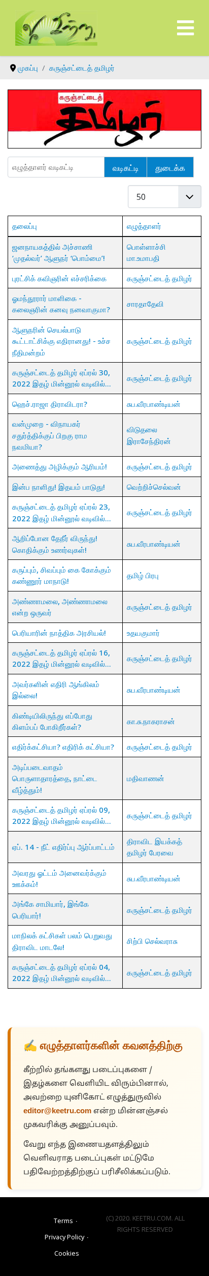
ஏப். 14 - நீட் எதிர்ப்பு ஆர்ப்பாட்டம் (63, 847)
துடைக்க (170, 167)
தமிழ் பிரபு (143, 575)
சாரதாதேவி (145, 304)
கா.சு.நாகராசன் (151, 721)
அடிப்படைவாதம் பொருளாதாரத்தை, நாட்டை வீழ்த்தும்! (54, 778)
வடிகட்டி (126, 167)
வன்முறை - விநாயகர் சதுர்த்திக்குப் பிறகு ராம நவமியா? (49, 435)
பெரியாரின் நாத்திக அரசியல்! (59, 633)
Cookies (66, 1253)
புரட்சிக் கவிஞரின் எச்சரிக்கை (59, 278)
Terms (63, 1220)
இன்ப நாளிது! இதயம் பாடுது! (58, 487)
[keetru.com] (56, 27)
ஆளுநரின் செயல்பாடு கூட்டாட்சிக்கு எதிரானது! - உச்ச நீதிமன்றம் (61, 341)
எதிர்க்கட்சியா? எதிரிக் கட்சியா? (63, 746)
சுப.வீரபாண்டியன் (154, 404)
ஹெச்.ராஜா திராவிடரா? (49, 404)
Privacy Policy (64, 1236)
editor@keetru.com (57, 1111)
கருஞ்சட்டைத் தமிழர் (159, 278)
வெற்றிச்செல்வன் (154, 487)
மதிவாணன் (145, 778)
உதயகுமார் (143, 633)
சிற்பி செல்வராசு (152, 941)
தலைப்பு (24, 226)
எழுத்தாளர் (144, 226)
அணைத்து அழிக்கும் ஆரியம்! (59, 466)
